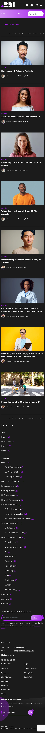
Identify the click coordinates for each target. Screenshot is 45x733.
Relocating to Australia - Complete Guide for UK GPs (21, 164)
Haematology (12, 589)
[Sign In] (37, 4)
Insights (6, 594)
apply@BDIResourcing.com (24, 650)
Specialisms (5, 673)
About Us (4, 669)
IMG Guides (12, 527)
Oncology (10, 561)
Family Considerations (16, 513)
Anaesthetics (11, 542)
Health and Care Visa (12, 481)
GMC (3, 14)
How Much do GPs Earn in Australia (17, 71)
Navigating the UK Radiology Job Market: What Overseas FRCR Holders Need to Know (22, 355)
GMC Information (14, 471)
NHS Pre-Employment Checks (19, 518)
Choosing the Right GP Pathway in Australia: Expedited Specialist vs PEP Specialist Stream (21, 310)
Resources (4, 685)
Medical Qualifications (13, 537)
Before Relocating (14, 509)
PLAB (8, 575)
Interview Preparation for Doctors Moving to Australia (21, 261)
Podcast (6, 446)
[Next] (22, 33)
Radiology (11, 580)
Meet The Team (6, 677)
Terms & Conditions (30, 669)
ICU (7, 551)
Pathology (10, 570)
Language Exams (10, 485)
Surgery (9, 584)
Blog (5, 436)
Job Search (5, 681)
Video (5, 450)
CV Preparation (9, 490)
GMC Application (13, 476)
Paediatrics (11, 565)
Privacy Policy (28, 673)
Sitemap (33, 729)
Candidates (5, 690)
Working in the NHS (11, 523)
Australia (4, 68)
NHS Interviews (9, 495)
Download (7, 441)
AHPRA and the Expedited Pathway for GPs (20, 116)
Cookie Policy (28, 677)
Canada (6, 603)
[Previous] (3, 33)
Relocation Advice (11, 504)
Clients (3, 694)
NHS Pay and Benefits (16, 532)
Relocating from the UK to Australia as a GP (20, 401)
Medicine (10, 556)
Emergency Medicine (15, 546)
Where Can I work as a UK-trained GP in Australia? (19, 212)
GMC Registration (14, 467)
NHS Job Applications (12, 499)
